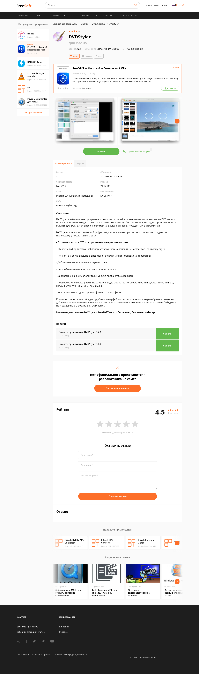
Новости (107, 15)
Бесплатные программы (65, 23)
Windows (88, 56)
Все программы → (33, 112)
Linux (100, 56)
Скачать (101, 151)
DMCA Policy (23, 654)
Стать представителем (117, 388)
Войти (149, 5)
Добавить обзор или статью (31, 632)
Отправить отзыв (117, 496)
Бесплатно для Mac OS (107, 48)
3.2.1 (75, 48)
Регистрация (160, 5)
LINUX (56, 15)
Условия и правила (42, 654)
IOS (71, 15)
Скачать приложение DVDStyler (80, 332)
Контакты (64, 626)
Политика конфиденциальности (71, 654)
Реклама (63, 632)
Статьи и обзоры (129, 15)
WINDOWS (23, 15)
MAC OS (40, 15)
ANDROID (86, 15)
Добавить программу (27, 626)
